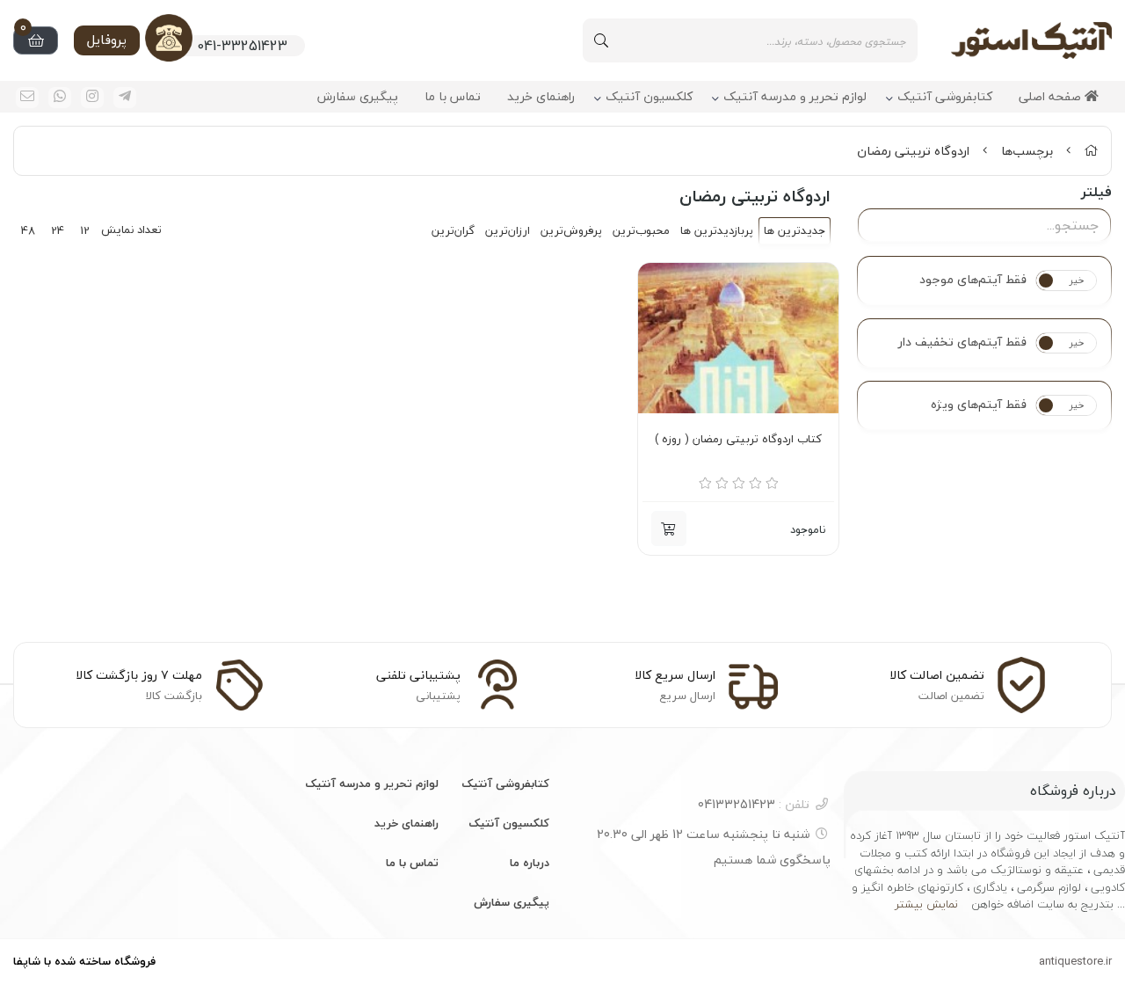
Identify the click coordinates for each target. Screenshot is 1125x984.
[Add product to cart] (668, 528)
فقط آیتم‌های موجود (973, 279)
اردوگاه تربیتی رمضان (913, 151)
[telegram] (125, 98)
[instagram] (92, 98)
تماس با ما (453, 97)
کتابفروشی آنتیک (944, 97)
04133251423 (753, 804)
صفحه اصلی (1052, 97)
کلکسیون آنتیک (649, 97)
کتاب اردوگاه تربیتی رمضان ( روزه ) (738, 439)
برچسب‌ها (1027, 151)
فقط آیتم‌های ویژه (979, 404)
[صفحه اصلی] (1091, 151)
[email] (27, 98)
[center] (601, 40)
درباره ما (529, 862)
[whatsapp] (60, 98)
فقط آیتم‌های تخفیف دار (962, 342)
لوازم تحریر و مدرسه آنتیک (795, 97)
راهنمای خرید (541, 97)
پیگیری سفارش (357, 97)
